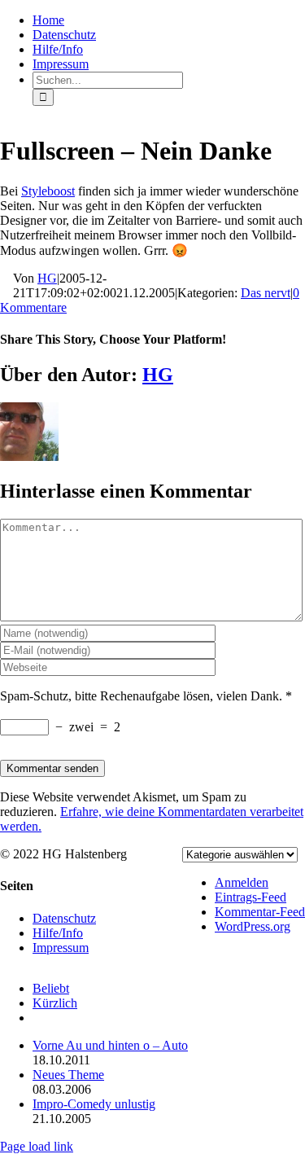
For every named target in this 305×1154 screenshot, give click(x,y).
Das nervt (265, 293)
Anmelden (241, 882)
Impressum (61, 947)
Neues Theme (68, 1075)
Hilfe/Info (58, 933)
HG (47, 278)
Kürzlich (55, 1003)
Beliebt (51, 988)
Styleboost (48, 191)
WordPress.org (252, 926)
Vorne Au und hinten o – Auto (110, 1045)
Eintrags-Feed (250, 897)
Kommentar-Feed (260, 912)
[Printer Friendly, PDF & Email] (6, 279)
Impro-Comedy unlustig (94, 1104)
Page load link (36, 1146)
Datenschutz (64, 918)
